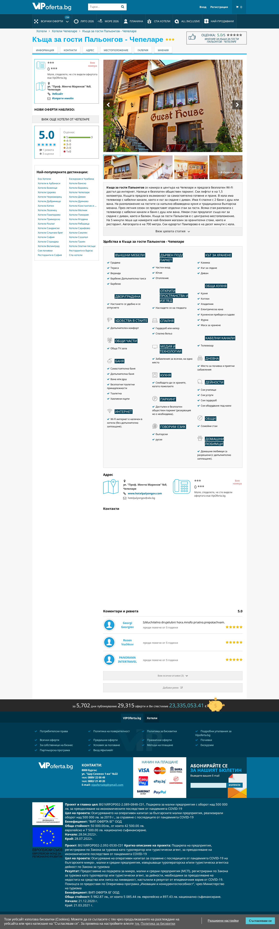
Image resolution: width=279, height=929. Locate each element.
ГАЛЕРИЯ (143, 50)
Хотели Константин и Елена (82, 206)
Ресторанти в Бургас (81, 250)
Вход (203, 7)
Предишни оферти (105, 740)
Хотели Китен (46, 206)
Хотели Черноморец (50, 197)
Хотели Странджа (48, 241)
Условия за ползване (106, 745)
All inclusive (190, 21)
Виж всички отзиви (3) (171, 675)
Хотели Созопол (78, 237)
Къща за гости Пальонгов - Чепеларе (109, 31)
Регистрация (219, 7)
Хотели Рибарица (79, 224)
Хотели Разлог (46, 224)
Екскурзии (207, 745)
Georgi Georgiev (127, 625)
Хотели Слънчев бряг (50, 232)
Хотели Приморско (49, 219)
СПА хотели (162, 21)
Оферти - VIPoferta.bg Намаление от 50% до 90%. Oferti (52, 6)
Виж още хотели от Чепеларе (65, 119)
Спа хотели (75, 255)
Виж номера (237, 482)
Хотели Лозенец (47, 210)
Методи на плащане (159, 745)
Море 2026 (112, 21)
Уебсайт (57, 94)
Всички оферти (55, 19)
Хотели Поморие (79, 215)
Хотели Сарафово (79, 228)
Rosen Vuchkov (127, 642)
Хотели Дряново (78, 201)
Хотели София (46, 237)
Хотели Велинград (48, 246)
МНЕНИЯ (163, 50)
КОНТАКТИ (70, 50)
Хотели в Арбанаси (49, 183)
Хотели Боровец (78, 188)
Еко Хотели (44, 179)
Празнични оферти (159, 740)
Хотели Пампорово (49, 215)
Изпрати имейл (63, 98)
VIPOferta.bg (132, 718)
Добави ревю (171, 687)
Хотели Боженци (47, 188)
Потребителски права (53, 731)
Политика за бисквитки (161, 731)
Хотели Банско (77, 183)
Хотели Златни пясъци (82, 246)
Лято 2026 (87, 21)
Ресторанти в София (50, 255)
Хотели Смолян (78, 232)
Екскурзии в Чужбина (81, 179)
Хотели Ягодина (78, 219)
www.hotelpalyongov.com (145, 493)
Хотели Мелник (78, 210)
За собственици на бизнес (56, 745)
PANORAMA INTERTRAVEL (127, 659)
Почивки (206, 740)
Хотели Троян (77, 241)
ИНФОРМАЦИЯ (45, 50)
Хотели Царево (47, 192)
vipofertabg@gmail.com (107, 785)
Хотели (41, 31)
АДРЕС (90, 50)
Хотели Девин (77, 197)
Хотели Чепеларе (64, 31)
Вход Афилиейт (103, 750)
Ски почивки (45, 250)
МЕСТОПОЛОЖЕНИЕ (116, 50)
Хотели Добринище (49, 201)
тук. (137, 923)
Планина (136, 21)
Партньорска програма (54, 750)
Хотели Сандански (48, 228)
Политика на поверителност (111, 731)
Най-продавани (222, 21)
